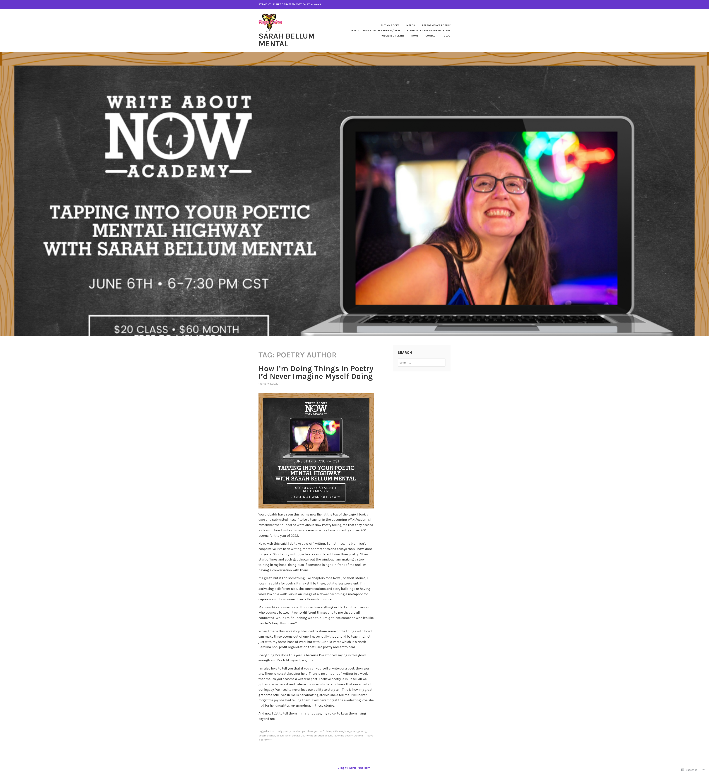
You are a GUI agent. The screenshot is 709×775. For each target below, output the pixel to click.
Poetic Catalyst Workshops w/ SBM (375, 30)
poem (353, 731)
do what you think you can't (308, 731)
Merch (410, 25)
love (346, 731)
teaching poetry (343, 735)
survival (296, 735)
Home (415, 35)
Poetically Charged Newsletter (429, 30)
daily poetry (284, 731)
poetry (362, 731)
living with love (334, 731)
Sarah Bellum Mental (286, 39)
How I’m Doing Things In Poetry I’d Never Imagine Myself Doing (315, 372)
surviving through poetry (317, 735)
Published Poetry (392, 35)
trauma (358, 735)
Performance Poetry (436, 25)
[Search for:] (422, 362)
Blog (447, 35)
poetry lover (283, 735)
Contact (431, 35)
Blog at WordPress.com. (354, 767)
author (271, 731)
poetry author (266, 735)
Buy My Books (390, 25)
